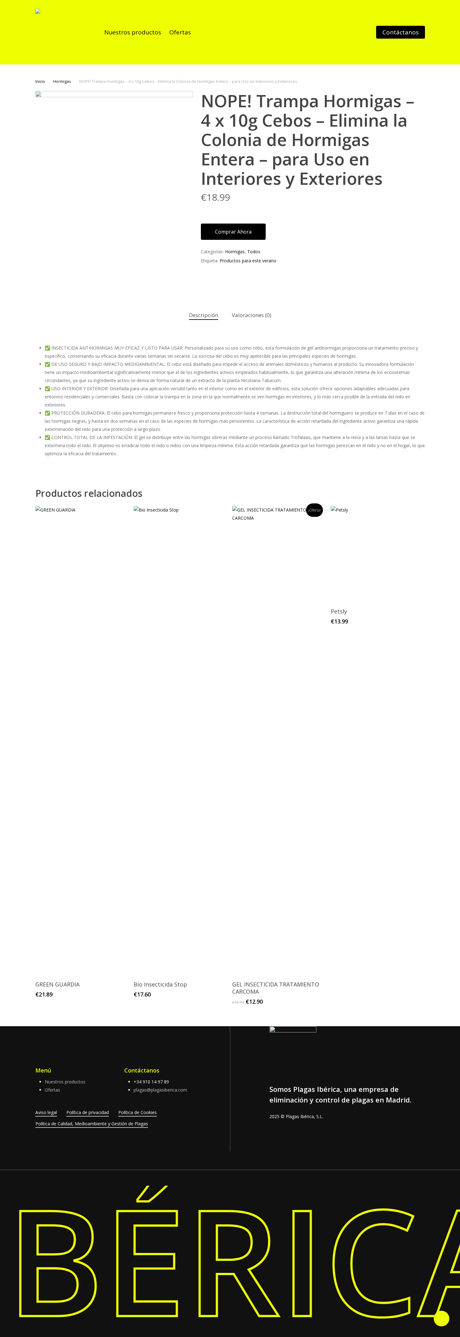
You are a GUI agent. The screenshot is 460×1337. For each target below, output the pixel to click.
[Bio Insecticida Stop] (180, 740)
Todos (253, 252)
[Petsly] (377, 554)
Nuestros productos (65, 1082)
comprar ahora (233, 231)
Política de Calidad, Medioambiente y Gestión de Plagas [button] (91, 1124)
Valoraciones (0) (251, 315)
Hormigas (62, 81)
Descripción (203, 315)
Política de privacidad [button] (87, 1112)
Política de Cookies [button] (137, 1112)
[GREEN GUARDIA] (82, 740)
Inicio (40, 81)
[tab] (203, 315)
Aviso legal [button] (46, 1112)
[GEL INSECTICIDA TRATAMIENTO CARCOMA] (279, 740)
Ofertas (52, 1090)
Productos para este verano (248, 261)
